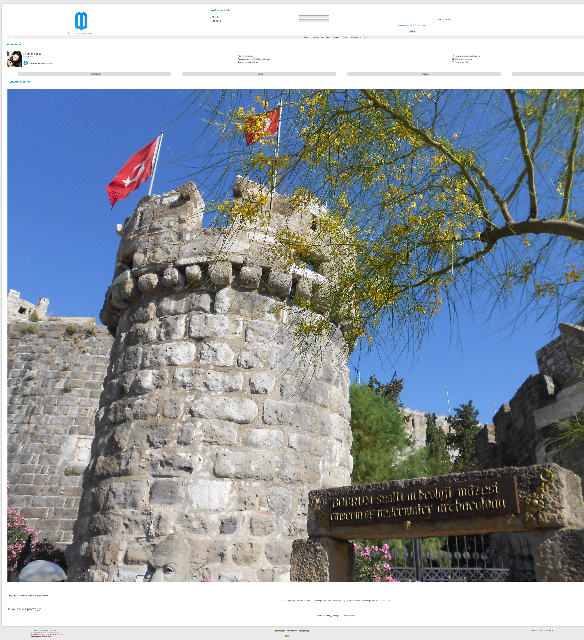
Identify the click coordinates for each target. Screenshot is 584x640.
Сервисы (345, 37)
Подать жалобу (461, 62)
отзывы (425, 74)
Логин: (214, 16)
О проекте (533, 630)
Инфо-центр (356, 37)
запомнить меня (443, 19)
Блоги (328, 37)
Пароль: (215, 20)
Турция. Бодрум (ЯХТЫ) (38, 595)
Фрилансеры (318, 37)
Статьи (336, 37)
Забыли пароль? (405, 25)
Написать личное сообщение (467, 56)
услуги (261, 74)
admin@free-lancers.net (41, 637)
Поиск (366, 37)
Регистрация (420, 25)
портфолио (96, 74)
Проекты (306, 37)
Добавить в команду (463, 59)
